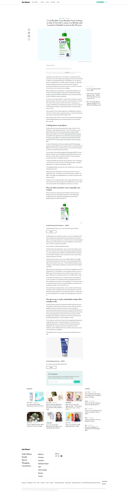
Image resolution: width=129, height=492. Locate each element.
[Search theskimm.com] (106, 2)
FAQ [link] (35, 482)
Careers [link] (43, 482)
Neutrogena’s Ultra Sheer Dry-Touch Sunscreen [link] (69, 139)
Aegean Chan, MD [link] (50, 94)
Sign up (77, 381)
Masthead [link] (30, 482)
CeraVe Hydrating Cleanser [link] (69, 132)
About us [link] (24, 482)
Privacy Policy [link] (44, 489)
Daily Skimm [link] (34, 2)
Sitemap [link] (104, 483)
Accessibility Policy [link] (59, 482)
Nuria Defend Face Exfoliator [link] (66, 152)
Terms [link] (47, 482)
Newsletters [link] (26, 466)
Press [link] (38, 482)
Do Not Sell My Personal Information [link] (91, 482)
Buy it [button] (51, 231)
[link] (26, 2)
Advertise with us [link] (76, 482)
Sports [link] (47, 2)
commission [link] (67, 72)
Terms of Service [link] (52, 489)
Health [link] (42, 2)
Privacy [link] (51, 482)
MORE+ (58, 2)
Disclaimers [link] (68, 482)
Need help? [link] (104, 481)
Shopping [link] (53, 2)
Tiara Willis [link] (57, 92)
